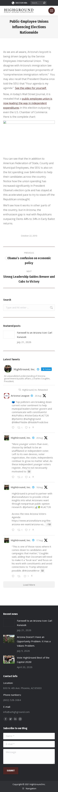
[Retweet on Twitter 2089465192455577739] (20, 576)
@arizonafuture (20, 496)
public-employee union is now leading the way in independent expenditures (27, 103)
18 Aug (39, 487)
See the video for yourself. (31, 88)
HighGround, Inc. (21, 437)
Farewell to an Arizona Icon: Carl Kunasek (34, 335)
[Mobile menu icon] (51, 10)
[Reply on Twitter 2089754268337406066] (14, 530)
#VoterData (31, 415)
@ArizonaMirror (31, 570)
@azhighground (32, 418)
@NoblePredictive (38, 422)
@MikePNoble (19, 422)
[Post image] (9, 334)
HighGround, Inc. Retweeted (35, 390)
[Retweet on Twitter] (20, 390)
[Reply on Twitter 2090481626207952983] (14, 427)
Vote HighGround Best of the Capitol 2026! (33, 660)
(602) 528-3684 (21, 3)
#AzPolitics (18, 415)
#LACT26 (44, 415)
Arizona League (20, 395)
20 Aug (38, 395)
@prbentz (17, 418)
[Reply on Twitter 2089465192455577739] (14, 576)
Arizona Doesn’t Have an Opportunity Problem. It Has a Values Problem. (34, 641)
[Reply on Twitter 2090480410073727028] (14, 477)
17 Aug (39, 540)
